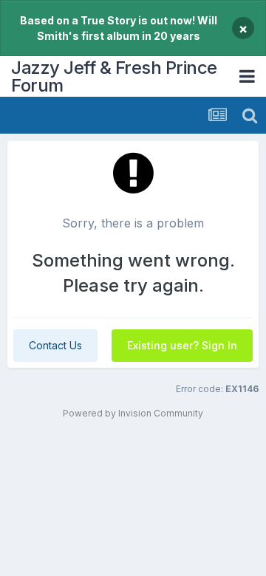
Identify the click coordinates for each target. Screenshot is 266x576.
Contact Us (55, 345)
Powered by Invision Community (133, 413)
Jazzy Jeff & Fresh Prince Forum (114, 76)
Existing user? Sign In (182, 345)
